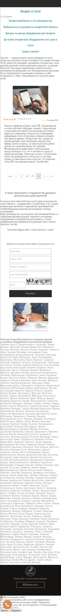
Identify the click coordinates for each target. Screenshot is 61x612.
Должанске (36, 373)
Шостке (15, 370)
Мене (39, 503)
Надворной (32, 444)
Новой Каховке (41, 388)
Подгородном (36, 460)
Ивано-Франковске (22, 357)
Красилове (17, 447)
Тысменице (28, 532)
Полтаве (33, 350)
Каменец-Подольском (33, 365)
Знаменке (31, 416)
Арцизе (13, 475)
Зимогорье (6, 519)
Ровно (44, 352)
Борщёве (47, 516)
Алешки (4, 434)
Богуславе (14, 467)
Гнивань (56, 503)
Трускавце (30, 414)
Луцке (34, 357)
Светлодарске (13, 501)
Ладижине (39, 439)
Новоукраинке (34, 452)
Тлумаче (30, 542)
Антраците (25, 380)
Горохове (40, 539)
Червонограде (18, 375)
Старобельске (27, 439)
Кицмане (32, 549)
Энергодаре (36, 383)
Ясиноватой (6, 403)
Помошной (34, 519)
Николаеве (15, 347)
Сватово (15, 452)
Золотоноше (49, 419)
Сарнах (28, 421)
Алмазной (26, 562)
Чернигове (43, 350)
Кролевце (24, 429)
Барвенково (19, 503)
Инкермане (52, 521)
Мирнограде (6, 385)
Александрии (20, 368)
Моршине (27, 557)
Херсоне (24, 350)
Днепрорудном (7, 444)
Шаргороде (6, 555)
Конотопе (31, 368)
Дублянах (39, 544)
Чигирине (16, 511)
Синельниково (42, 411)
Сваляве (4, 467)
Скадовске (5, 452)
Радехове (37, 537)
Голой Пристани (8, 478)
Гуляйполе (25, 467)
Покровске (51, 375)
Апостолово (49, 473)
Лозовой (16, 380)
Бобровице (27, 511)
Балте (24, 450)
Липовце (19, 537)
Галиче (19, 557)
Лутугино (21, 455)
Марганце (36, 393)
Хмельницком (34, 352)
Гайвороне (44, 475)
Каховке (26, 401)
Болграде (48, 465)
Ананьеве (44, 534)
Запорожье (41, 344)
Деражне (33, 524)
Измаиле (34, 370)
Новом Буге (22, 475)
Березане (29, 465)
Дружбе (31, 560)
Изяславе (42, 455)
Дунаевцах (38, 473)
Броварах (24, 370)
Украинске (26, 498)
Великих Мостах (19, 560)
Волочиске (21, 444)
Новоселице (6, 547)
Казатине (33, 424)
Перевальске (19, 416)
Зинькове (5, 524)
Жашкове (29, 478)
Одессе (13, 344)
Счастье (20, 493)
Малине (35, 421)
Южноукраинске (38, 401)
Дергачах (54, 447)
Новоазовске (27, 506)
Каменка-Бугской (42, 514)
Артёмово (52, 555)
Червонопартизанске (19, 462)
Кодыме (15, 534)
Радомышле (18, 483)
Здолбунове (6, 432)
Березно (51, 493)
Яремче (16, 549)
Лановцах (50, 542)
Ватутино (5, 450)
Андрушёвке (54, 529)
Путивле (39, 465)
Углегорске (36, 526)
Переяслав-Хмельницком (12, 414)
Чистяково (5, 375)
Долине (41, 444)
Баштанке (36, 501)
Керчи (29, 360)
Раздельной (48, 460)
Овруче (42, 467)
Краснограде (7, 439)
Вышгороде (45, 437)
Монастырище (7, 537)
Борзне (21, 514)
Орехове (34, 457)
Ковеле (23, 378)
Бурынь (29, 514)
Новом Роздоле (8, 421)
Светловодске (23, 393)
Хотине (15, 519)
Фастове (53, 388)
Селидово (5, 424)
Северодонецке (39, 362)
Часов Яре (15, 473)
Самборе (46, 403)
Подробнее (13, 607)
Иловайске (35, 462)
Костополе (52, 414)
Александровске (20, 555)
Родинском (6, 511)
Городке (4, 462)
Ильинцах (23, 519)
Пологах (49, 439)
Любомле (43, 524)
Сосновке (37, 511)
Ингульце (41, 398)
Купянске (20, 411)
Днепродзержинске (24, 355)
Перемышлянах (44, 549)
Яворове (35, 496)
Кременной (18, 432)
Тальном (4, 475)
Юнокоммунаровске (19, 460)
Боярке (4, 406)
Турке (24, 549)
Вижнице (36, 562)
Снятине (24, 524)
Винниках (16, 496)
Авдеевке (28, 403)
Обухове (56, 409)
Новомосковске (49, 373)
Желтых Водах (18, 388)
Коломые (42, 380)
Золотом (5, 460)
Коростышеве (7, 426)
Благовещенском (9, 552)
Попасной (18, 426)
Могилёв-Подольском (40, 409)
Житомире (22, 352)
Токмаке (55, 403)
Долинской (31, 455)
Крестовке (41, 414)
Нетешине (16, 409)
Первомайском (8, 411)
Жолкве (44, 496)
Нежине (26, 373)
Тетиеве (24, 485)
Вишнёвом (5, 409)
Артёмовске (45, 370)
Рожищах (26, 496)
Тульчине (34, 475)
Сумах (3, 352)
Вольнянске (26, 473)
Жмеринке (18, 403)
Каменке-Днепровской (11, 480)
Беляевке (26, 491)
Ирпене (13, 398)
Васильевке (50, 478)
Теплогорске (6, 503)
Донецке (5, 347)
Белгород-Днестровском (12, 391)
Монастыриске (40, 557)
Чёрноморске (27, 385)
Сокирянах (47, 526)
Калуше (4, 378)
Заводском (30, 539)
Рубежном (32, 378)
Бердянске (16, 362)
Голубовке (54, 406)
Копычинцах (34, 555)
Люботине (53, 432)
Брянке (16, 385)
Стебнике (50, 444)
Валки (51, 524)
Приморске (31, 503)
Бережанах (46, 462)
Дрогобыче (16, 373)
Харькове (5, 344)
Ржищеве (49, 544)
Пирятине (5, 473)
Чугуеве (37, 403)
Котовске (5, 398)
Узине (3, 501)
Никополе (37, 360)
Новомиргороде (49, 498)
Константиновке (51, 365)
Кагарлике (30, 493)
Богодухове (6, 457)
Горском (27, 516)
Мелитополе (19, 360)
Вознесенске (49, 396)
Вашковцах (6, 560)
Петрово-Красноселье (33, 480)
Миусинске (53, 557)
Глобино (47, 503)
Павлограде (53, 362)
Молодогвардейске (10, 429)
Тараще (52, 496)
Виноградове (31, 426)
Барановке (39, 506)
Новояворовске (45, 424)
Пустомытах (6, 532)
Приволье (50, 539)
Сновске (13, 508)
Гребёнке (5, 516)
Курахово (47, 442)
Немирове (33, 508)
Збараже (37, 498)
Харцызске (5, 380)
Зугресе (46, 450)
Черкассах (54, 350)
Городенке (17, 532)
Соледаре (25, 501)
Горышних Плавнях (33, 391)
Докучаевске (41, 432)
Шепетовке (47, 393)
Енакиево (17, 365)
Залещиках (18, 529)
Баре (56, 465)
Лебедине (38, 419)
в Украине (7, 17)
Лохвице (5, 508)
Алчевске (26, 362)
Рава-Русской (45, 547)
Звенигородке (34, 450)
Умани (50, 368)
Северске (5, 491)
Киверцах (48, 470)
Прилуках (42, 378)
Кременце (19, 442)
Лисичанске (6, 365)
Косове (26, 547)
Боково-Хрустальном (26, 488)
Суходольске (45, 434)
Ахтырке (12, 393)
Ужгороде (5, 362)
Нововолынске (53, 385)
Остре (57, 552)
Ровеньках (5, 388)
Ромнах (4, 393)
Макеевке (14, 350)
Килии (16, 439)
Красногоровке (36, 470)
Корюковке (15, 491)
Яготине (34, 434)
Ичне (17, 506)
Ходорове (15, 524)
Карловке (24, 457)
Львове (51, 344)
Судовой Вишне (8, 557)
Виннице (25, 347)
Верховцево (6, 529)
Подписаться (32, 585)
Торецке (13, 396)
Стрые (34, 380)
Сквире (16, 457)
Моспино (13, 514)
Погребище (19, 521)
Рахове (38, 483)
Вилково (28, 537)
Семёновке (47, 532)
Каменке (16, 485)
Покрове (5, 396)
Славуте (25, 409)
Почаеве (34, 547)
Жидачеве (48, 511)
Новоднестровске (9, 526)
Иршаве (24, 534)
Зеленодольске (8, 488)
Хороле (40, 488)
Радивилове (24, 526)
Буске (3, 544)
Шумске (4, 562)
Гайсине (41, 426)
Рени (36, 447)
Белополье (53, 455)
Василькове (23, 398)
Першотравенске (8, 419)
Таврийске (37, 516)
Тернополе (40, 355)
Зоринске (20, 542)
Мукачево (5, 373)
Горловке (11, 352)
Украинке (44, 491)
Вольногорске (23, 434)
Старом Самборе (44, 560)
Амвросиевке (7, 442)
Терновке (41, 416)
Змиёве (34, 467)
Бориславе (52, 401)
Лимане (19, 421)
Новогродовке (7, 465)
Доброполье (22, 406)
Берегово (15, 424)
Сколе (44, 555)
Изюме (47, 383)
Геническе (29, 442)
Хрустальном (7, 368)
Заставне (10, 542)
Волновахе (44, 429)
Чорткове (28, 419)
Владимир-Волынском (11, 401)
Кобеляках (44, 508)
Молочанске (6, 549)
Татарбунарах (7, 521)
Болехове (41, 521)
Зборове (37, 552)
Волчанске (5, 447)
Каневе (24, 424)
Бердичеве (6, 370)
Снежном (5, 383)
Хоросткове (47, 552)
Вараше (50, 398)
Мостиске (47, 537)
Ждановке (41, 493)
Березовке (34, 534)
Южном (12, 434)
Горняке (35, 491)
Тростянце (15, 437)
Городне (12, 493)
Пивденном (29, 544)
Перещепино (41, 529)
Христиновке (16, 516)
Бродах (24, 437)
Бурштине (29, 483)
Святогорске (14, 562)
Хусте (20, 419)
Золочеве (5, 437)
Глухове (12, 406)
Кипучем (5, 539)
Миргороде (37, 396)
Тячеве (38, 532)
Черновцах (51, 355)
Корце (10, 544)
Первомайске (32, 375)
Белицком (29, 529)
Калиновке (15, 450)
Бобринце (23, 508)
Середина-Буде (25, 552)
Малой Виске (48, 501)
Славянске (48, 360)
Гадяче (55, 437)
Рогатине (18, 544)
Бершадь (16, 498)
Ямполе (4, 514)
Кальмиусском (7, 506)
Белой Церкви (45, 357)
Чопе (3, 542)
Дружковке (53, 378)
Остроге (44, 485)
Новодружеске (17, 539)
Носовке (20, 478)
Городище (39, 478)
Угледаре (19, 465)
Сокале (38, 442)
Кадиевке (41, 368)
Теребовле (5, 496)
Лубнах (29, 388)
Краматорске (7, 360)
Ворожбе (17, 547)
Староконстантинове (39, 406)
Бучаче (49, 506)
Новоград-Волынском (20, 383)
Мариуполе (48, 347)
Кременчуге (6, 357)
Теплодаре (40, 542)
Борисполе (40, 385)
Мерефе (33, 429)
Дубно (33, 398)
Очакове (23, 470)
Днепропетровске (26, 344)
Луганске (5, 350)
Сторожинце (50, 488)
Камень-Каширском (50, 519)
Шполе (23, 452)
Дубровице (6, 534)
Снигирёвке (6, 483)
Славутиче (29, 432)
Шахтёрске (53, 380)
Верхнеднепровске (9, 470)
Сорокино (48, 391)
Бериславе (50, 480)
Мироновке (6, 498)
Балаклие (29, 411)
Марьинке (30, 521)
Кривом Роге (36, 347)
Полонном (34, 437)
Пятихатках (28, 447)
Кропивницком (7, 355)
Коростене (14, 378)
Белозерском (45, 457)
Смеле (42, 375)
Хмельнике (46, 421)
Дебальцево (6, 416)
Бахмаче (44, 447)
